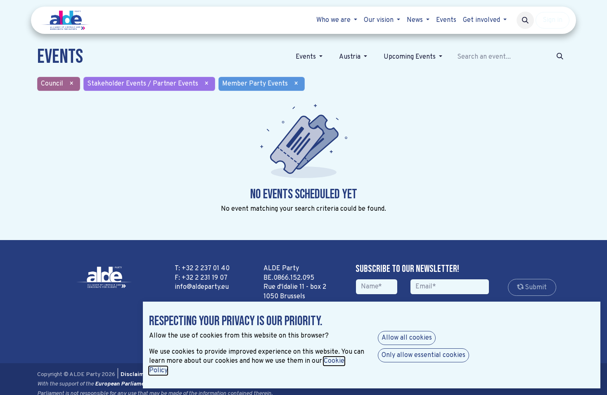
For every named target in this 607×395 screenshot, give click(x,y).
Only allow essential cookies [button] (423, 355)
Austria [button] (350, 57)
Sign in (552, 20)
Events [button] (307, 57)
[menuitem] (336, 20)
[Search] (560, 57)
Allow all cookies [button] (407, 338)
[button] (525, 20)
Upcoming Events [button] (410, 57)
